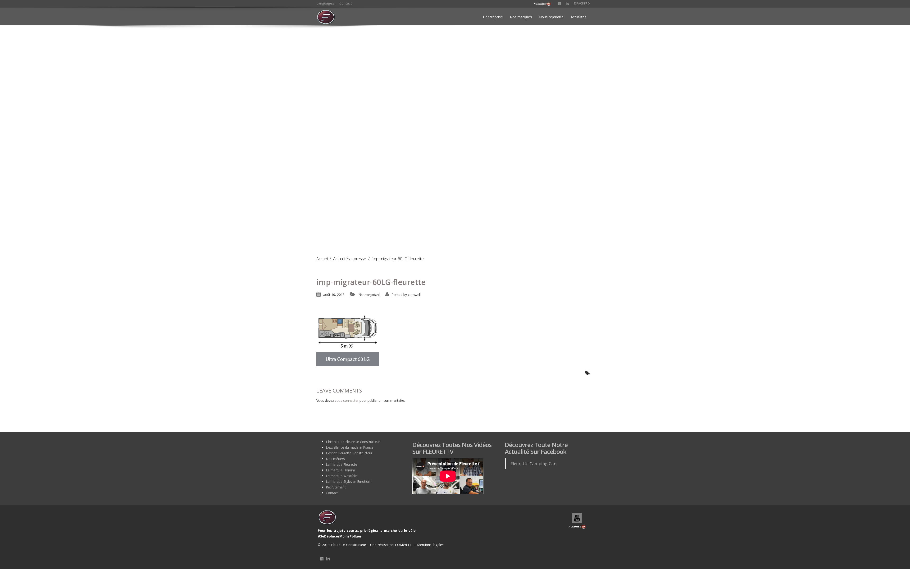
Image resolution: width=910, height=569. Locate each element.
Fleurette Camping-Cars (534, 463)
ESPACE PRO (582, 3)
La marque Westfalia (342, 476)
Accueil (322, 258)
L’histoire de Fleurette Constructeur (353, 441)
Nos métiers (335, 458)
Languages (325, 3)
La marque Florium (340, 470)
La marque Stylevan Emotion (348, 481)
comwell (414, 294)
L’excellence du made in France (349, 447)
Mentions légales (430, 544)
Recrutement (336, 487)
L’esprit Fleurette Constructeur (349, 453)
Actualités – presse (349, 258)
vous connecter (347, 400)
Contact (345, 3)
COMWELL (404, 544)
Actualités (579, 16)
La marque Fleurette (341, 464)
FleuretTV (577, 521)
